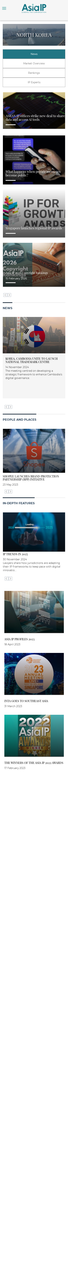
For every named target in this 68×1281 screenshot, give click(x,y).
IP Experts (34, 82)
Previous (5, 295)
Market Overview (34, 63)
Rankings (34, 73)
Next (9, 295)
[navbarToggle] (4, 8)
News (34, 54)
